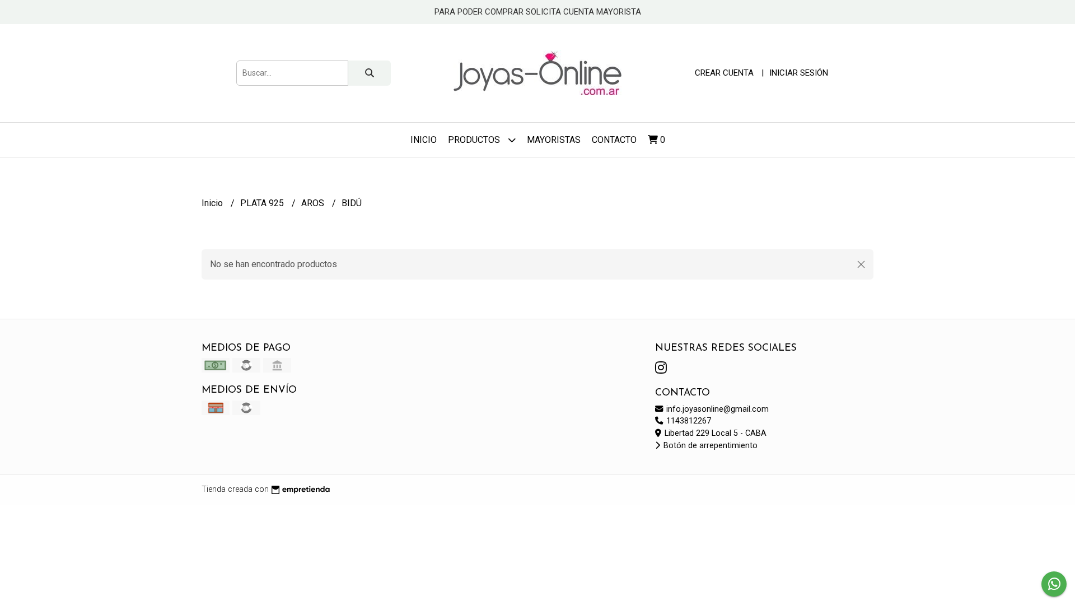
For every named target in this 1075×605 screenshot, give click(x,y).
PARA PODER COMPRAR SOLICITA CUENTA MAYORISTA (537, 12)
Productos (475, 139)
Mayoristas (554, 139)
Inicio (423, 139)
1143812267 (687, 421)
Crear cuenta (724, 73)
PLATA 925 (263, 203)
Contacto (614, 139)
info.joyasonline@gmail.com (716, 409)
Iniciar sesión (798, 73)
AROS (313, 203)
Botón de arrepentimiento (709, 445)
